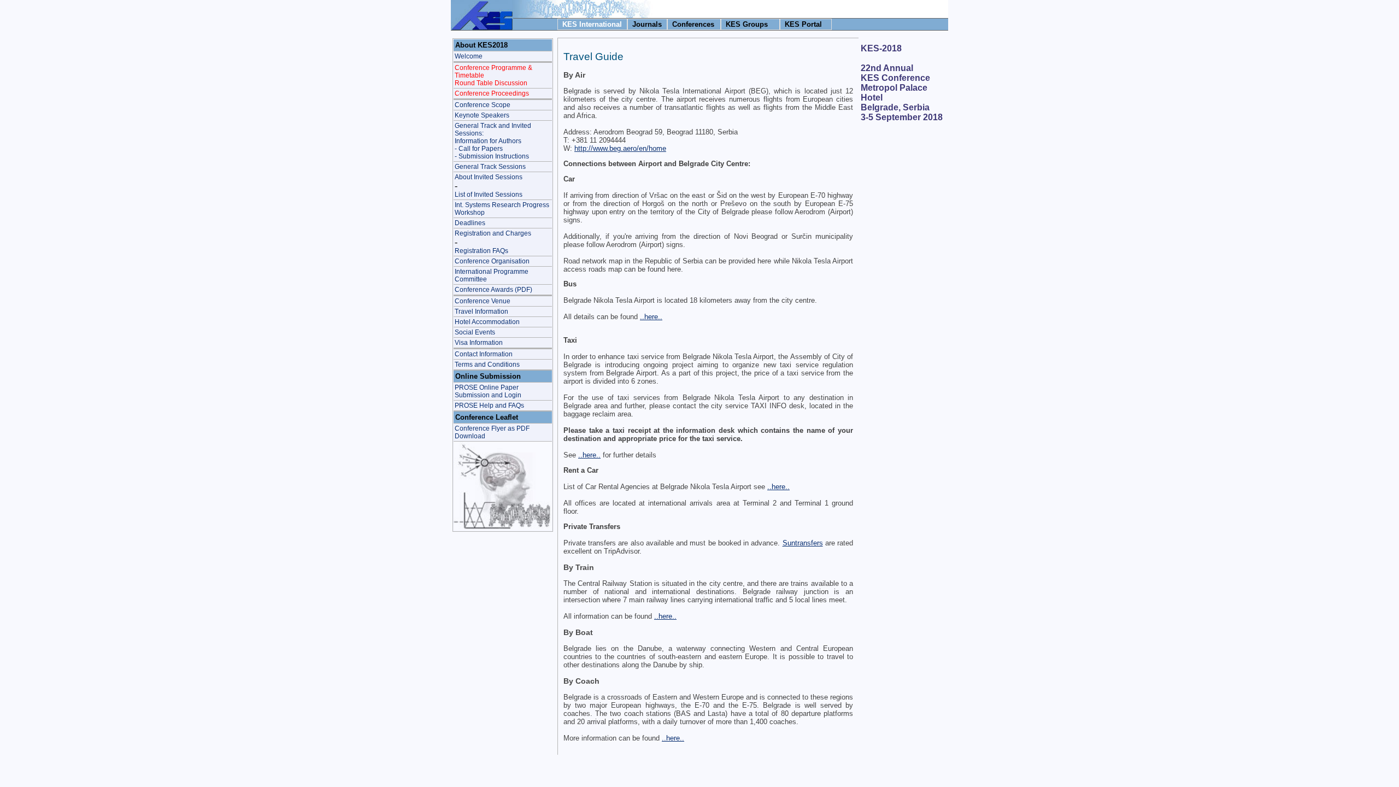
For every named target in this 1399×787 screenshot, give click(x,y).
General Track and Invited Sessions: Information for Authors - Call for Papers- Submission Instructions (493, 141)
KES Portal (803, 24)
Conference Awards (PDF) (493, 289)
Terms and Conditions (487, 364)
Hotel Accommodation (487, 322)
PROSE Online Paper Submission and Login (488, 391)
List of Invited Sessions (488, 194)
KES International (592, 24)
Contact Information (484, 354)
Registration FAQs (481, 251)
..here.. (651, 317)
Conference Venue (482, 301)
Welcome (469, 56)
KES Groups (747, 24)
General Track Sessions (490, 167)
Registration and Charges (493, 233)
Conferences (693, 24)
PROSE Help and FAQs (489, 405)
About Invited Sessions (488, 177)
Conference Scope (482, 105)
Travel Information (481, 311)
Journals (647, 24)
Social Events (475, 332)
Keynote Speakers (482, 115)
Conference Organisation (492, 261)
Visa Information (479, 342)
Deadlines (470, 223)
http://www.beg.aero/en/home (620, 148)
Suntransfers (803, 543)
